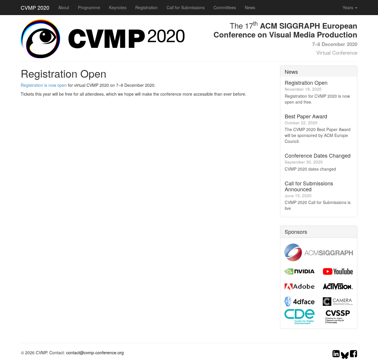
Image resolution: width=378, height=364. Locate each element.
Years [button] (348, 7)
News (250, 7)
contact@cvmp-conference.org (95, 352)
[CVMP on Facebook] (353, 355)
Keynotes (117, 7)
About (63, 7)
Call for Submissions (186, 7)
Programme (89, 7)
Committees (225, 7)
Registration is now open (44, 85)
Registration (146, 7)
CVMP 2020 (35, 7)
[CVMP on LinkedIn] (336, 355)
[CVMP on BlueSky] (345, 355)
